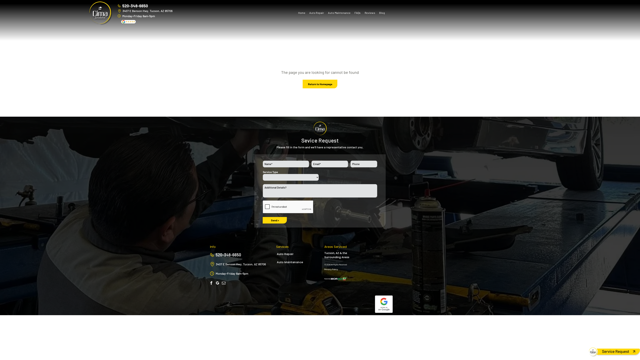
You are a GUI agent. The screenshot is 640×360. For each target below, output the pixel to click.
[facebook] (211, 283)
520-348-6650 (135, 5)
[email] (223, 283)
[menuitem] (301, 12)
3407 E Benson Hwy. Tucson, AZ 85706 (147, 11)
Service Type (270, 172)
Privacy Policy (331, 269)
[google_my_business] (217, 283)
